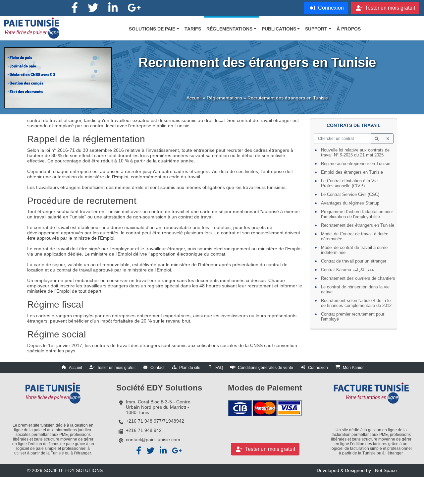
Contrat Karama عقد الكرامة (347, 269)
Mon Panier (353, 367)
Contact (157, 367)
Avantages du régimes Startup (350, 203)
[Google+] (134, 8)
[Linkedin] (113, 8)
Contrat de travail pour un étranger (353, 261)
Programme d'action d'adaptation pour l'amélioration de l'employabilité (357, 214)
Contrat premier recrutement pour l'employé (352, 317)
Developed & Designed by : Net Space (357, 470)
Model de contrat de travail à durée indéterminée (354, 250)
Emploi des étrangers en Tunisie (352, 172)
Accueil (193, 97)
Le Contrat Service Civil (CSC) (350, 194)
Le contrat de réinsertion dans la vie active (355, 289)
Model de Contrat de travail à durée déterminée (354, 236)
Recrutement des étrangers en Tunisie (357, 225)
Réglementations (224, 97)
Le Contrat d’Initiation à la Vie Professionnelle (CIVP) (349, 183)
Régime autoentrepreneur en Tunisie (355, 163)
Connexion (318, 367)
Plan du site (189, 367)
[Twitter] (93, 8)
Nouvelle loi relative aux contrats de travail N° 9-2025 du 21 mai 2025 (355, 152)
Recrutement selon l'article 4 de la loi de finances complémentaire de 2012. (357, 303)
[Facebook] (74, 8)
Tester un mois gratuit (116, 367)
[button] (154, 29)
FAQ (219, 367)
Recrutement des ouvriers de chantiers (358, 278)
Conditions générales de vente (265, 367)
